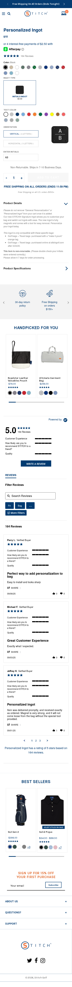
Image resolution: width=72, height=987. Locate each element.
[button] (30, 505)
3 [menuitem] (40, 740)
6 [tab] (46, 402)
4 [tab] (33, 402)
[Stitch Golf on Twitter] (29, 960)
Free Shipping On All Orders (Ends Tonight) (35, 4)
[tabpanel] (21, 366)
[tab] (36, 463)
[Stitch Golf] (36, 946)
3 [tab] (26, 402)
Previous (4, 302)
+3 (28, 847)
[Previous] (8, 4)
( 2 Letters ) (21, 133)
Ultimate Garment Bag (50, 379)
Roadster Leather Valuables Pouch (18, 379)
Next (68, 302)
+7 (60, 847)
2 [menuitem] (36, 740)
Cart (66, 12)
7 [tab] (53, 402)
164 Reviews (27, 56)
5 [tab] (40, 402)
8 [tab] (60, 402)
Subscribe (53, 885)
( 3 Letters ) (21, 143)
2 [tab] (19, 402)
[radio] (9, 505)
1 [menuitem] (32, 740)
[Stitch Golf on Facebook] (36, 960)
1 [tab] (12, 402)
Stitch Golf (40, 977)
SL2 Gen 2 (13, 832)
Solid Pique (45, 832)
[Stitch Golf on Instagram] (42, 960)
